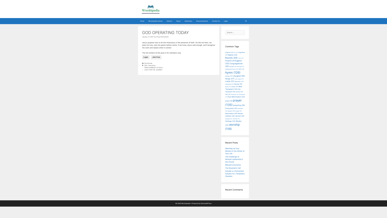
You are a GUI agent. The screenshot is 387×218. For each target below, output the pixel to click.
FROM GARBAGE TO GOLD (153, 67)
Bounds (231, 58)
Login (226, 21)
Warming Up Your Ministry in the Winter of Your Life (234, 151)
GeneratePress (206, 203)
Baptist (232, 55)
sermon (239, 116)
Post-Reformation (236, 97)
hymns (228, 76)
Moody (238, 84)
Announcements (202, 21)
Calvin (240, 58)
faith (145, 65)
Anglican (229, 52)
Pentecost (234, 94)
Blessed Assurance (233, 165)
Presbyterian (231, 108)
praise (228, 101)
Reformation (231, 113)
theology (230, 121)
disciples (232, 66)
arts (236, 52)
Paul (228, 94)
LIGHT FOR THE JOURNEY (153, 70)
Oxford (239, 92)
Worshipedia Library (155, 21)
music (234, 86)
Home (142, 21)
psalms (231, 111)
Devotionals (148, 63)
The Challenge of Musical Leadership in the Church (234, 159)
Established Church (231, 69)
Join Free (156, 57)
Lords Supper (239, 79)
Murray (228, 86)
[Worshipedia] (150, 9)
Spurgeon (228, 118)
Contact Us (216, 21)
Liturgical (239, 76)
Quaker (238, 111)
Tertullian (236, 118)
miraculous (152, 65)
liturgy (229, 79)
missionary (229, 84)
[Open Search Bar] (246, 21)
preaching (239, 105)
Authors (169, 21)
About (178, 21)
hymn (232, 72)
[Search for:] (235, 32)
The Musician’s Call (233, 168)
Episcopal (240, 66)
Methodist (239, 81)
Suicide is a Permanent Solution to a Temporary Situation (235, 173)
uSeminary (188, 21)
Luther (229, 81)
